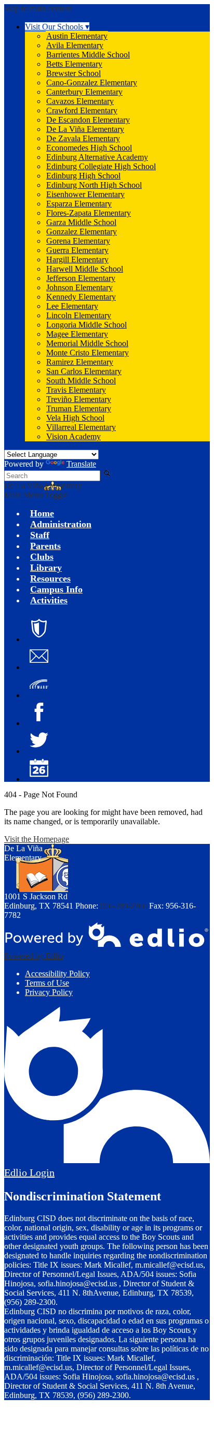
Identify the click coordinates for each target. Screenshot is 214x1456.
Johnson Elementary (79, 287)
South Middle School (81, 380)
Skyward (39, 684)
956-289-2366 (123, 905)
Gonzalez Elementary (81, 231)
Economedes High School (89, 147)
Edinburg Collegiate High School (101, 166)
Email (39, 656)
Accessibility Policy (57, 973)
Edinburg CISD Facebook (39, 712)
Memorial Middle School (87, 343)
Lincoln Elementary (78, 315)
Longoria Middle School (86, 324)
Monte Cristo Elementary (87, 352)
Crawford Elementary (81, 110)
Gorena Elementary (78, 240)
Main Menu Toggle (36, 495)
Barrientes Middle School (88, 54)
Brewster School (73, 73)
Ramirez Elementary (79, 362)
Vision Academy (73, 436)
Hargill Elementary (77, 259)
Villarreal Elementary (81, 427)
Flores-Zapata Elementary (88, 213)
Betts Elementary (74, 64)
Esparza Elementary (79, 203)
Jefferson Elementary (80, 278)
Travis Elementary (76, 389)
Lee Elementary (72, 306)
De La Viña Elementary (85, 129)
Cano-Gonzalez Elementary (91, 82)
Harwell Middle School (84, 268)
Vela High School (75, 417)
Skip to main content (38, 8)
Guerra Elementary (77, 250)
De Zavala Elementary (83, 138)
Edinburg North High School (94, 185)
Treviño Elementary (78, 399)
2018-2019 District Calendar (39, 768)
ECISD (39, 628)
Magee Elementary (77, 334)
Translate (81, 463)
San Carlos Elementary (84, 371)
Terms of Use (47, 982)
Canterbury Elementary (84, 91)
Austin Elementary (77, 36)
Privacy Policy (49, 992)
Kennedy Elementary (81, 296)
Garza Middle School (81, 222)
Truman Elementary (78, 408)
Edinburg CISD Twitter (39, 740)
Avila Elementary (74, 45)
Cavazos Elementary (80, 101)
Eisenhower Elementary (85, 194)
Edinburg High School (83, 175)
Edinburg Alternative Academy (97, 157)
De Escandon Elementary (88, 119)
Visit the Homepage (36, 839)
